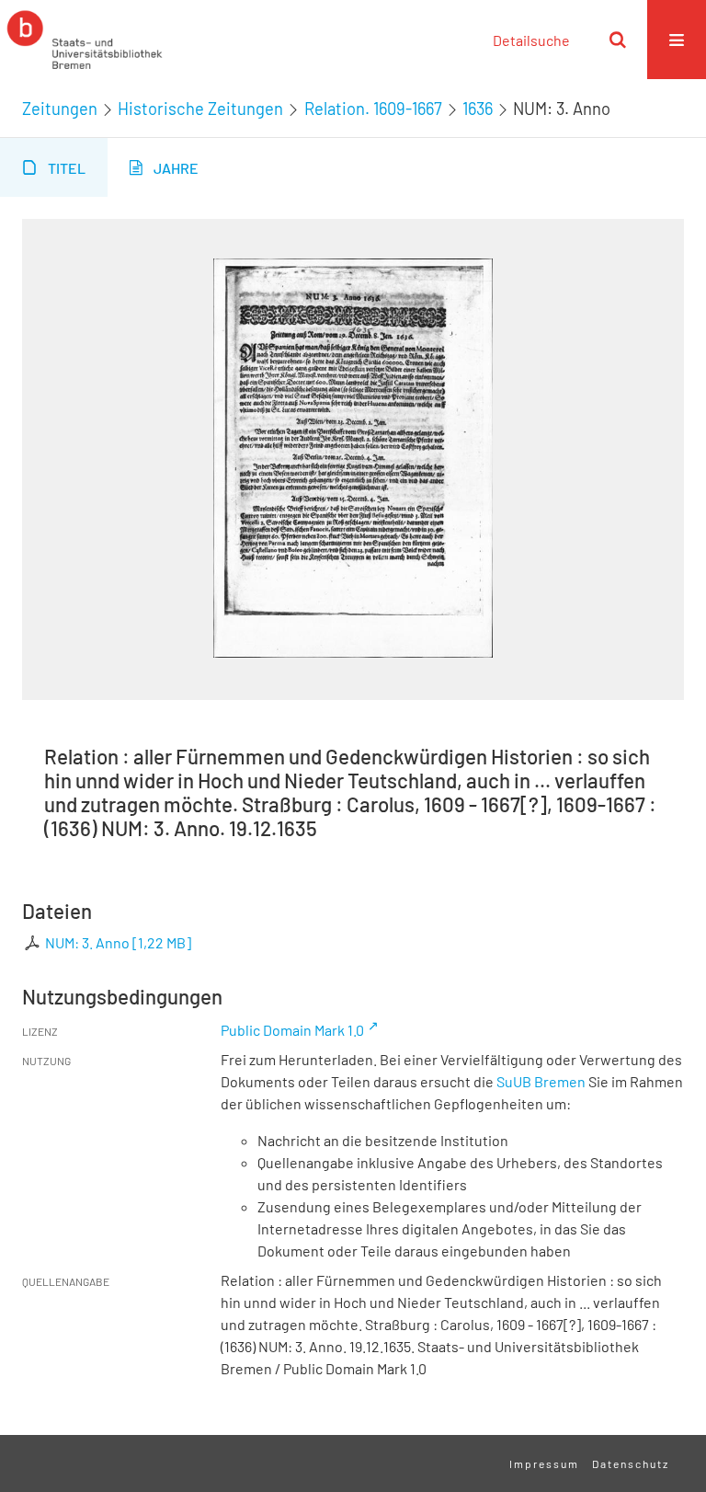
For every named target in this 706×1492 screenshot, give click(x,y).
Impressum (544, 1463)
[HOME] (85, 40)
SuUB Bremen (541, 1081)
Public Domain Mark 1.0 (292, 1030)
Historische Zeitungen (200, 108)
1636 (477, 108)
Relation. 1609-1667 (373, 108)
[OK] (617, 39)
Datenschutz (630, 1463)
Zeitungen (59, 108)
